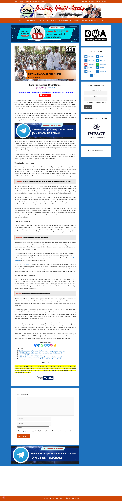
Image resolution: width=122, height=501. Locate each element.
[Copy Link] (55, 345)
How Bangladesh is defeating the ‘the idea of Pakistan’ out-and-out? (40, 359)
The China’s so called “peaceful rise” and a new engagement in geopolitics (42, 351)
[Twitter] (45, 345)
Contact (22, 1)
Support (28, 1)
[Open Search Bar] (102, 20)
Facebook (104, 1)
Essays (76, 20)
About (16, 1)
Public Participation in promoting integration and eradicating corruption (41, 357)
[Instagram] (51, 345)
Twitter (98, 1)
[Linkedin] (38, 345)
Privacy (34, 1)
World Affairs (43, 20)
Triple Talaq (25, 264)
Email (95, 96)
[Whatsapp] (42, 345)
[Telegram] (48, 345)
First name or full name (96, 90)
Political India (30, 20)
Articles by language (89, 20)
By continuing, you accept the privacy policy (96, 103)
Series (53, 20)
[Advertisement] (29, 480)
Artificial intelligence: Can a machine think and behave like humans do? (41, 353)
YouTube (84, 1)
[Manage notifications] (3, 497)
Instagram (91, 1)
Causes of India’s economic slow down (31, 355)
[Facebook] (35, 345)
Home (21, 20)
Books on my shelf (65, 20)
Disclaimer (41, 1)
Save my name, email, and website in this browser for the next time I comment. (44, 431)
